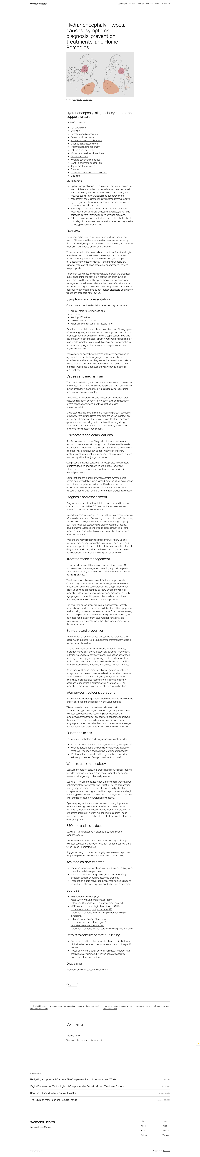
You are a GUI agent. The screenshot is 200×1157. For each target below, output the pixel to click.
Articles (79, 100)
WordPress (166, 1151)
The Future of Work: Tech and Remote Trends (53, 1100)
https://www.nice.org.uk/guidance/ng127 (91, 909)
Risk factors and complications (86, 140)
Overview (75, 130)
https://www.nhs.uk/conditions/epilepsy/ (91, 899)
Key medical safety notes (83, 166)
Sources (75, 169)
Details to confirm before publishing (89, 172)
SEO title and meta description (86, 162)
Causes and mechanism (83, 137)
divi (74, 100)
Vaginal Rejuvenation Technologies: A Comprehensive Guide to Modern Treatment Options (77, 1086)
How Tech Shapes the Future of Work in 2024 (53, 1093)
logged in (81, 1040)
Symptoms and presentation (85, 134)
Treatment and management (85, 146)
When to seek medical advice (85, 159)
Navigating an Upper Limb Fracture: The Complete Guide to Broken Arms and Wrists (73, 1079)
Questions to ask (79, 156)
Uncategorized (87, 100)
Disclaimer (76, 175)
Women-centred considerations (87, 153)
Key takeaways (78, 127)
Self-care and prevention (83, 150)
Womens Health (38, 3)
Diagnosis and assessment (84, 143)
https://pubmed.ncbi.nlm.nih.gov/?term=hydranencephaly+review (88, 924)
